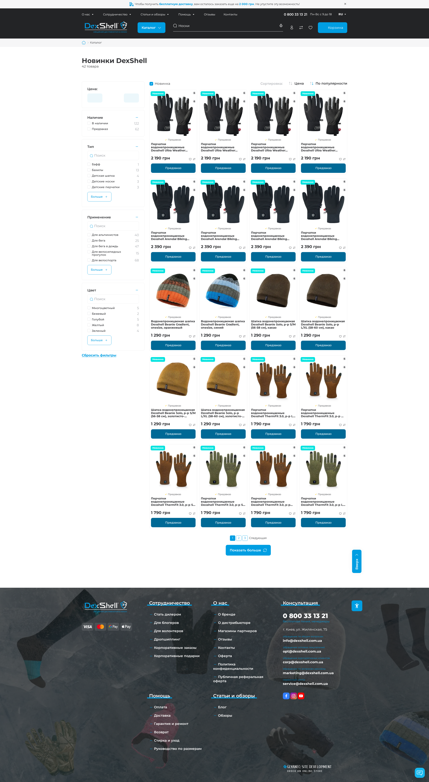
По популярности (331, 83)
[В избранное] (190, 159)
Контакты (230, 14)
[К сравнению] (194, 159)
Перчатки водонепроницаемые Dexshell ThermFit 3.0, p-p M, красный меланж (323, 413)
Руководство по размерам (178, 749)
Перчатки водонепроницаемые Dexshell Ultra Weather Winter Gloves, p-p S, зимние (173, 147)
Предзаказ (173, 168)
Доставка (162, 715)
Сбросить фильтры (99, 355)
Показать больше (245, 550)
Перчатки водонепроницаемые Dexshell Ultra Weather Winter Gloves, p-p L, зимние (323, 147)
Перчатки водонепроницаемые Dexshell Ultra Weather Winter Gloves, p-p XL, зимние (268, 147)
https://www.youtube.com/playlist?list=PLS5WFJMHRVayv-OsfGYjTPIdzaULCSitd (301, 696)
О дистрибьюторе (234, 623)
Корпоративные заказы (175, 648)
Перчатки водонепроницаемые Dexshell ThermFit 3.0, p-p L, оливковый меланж (322, 501)
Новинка (162, 83)
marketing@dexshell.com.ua (308, 673)
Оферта (225, 656)
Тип (90, 147)
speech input (281, 26)
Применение (99, 217)
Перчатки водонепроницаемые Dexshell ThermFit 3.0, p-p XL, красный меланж (270, 501)
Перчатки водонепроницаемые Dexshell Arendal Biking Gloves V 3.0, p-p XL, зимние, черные (323, 236)
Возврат (161, 732)
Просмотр (173, 113)
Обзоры (225, 715)
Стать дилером (167, 614)
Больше (97, 196)
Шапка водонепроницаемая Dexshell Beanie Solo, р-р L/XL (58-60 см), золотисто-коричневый (223, 413)
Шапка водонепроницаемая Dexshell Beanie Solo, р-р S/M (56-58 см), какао (273, 324)
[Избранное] (311, 28)
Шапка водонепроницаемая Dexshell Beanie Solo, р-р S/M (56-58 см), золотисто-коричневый (173, 413)
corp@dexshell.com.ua (303, 662)
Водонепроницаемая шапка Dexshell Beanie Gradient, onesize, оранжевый (173, 324)
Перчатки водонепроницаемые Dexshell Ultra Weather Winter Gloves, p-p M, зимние (218, 147)
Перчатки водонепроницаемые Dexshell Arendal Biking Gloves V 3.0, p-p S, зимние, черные (172, 236)
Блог (222, 707)
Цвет (91, 290)
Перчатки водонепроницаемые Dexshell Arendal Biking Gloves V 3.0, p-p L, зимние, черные (221, 236)
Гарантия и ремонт (171, 724)
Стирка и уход (166, 740)
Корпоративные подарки (177, 656)
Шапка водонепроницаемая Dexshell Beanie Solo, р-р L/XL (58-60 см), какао (323, 324)
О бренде (226, 614)
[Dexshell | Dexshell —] (106, 27)
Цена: (92, 89)
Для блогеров (166, 623)
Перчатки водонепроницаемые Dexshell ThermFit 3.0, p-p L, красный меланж (272, 413)
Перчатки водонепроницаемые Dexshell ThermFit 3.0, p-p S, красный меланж (172, 501)
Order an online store (305, 771)
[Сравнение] (301, 28)
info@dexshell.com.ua (302, 641)
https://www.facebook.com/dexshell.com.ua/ (286, 696)
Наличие (95, 118)
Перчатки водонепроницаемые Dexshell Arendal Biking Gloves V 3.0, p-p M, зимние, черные (272, 236)
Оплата (160, 707)
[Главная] (84, 43)
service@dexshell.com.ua (305, 684)
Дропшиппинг (167, 639)
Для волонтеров (168, 631)
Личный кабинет (292, 28)
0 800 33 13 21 (295, 14)
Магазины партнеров (237, 631)
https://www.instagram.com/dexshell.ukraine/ (293, 696)
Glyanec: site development (309, 767)
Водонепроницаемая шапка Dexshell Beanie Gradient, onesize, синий (223, 324)
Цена (299, 83)
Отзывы (209, 14)
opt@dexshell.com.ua (302, 651)
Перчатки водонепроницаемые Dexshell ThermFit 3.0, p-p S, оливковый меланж (222, 501)
